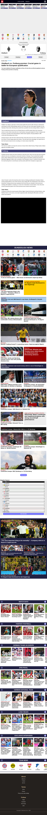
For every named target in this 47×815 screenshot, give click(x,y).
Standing (18, 57)
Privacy (23, 791)
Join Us (23, 782)
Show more (23, 475)
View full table (23, 513)
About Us (23, 778)
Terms (23, 789)
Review (40, 57)
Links (23, 805)
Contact (23, 780)
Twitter (23, 799)
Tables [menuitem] (27, 1)
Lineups (6, 57)
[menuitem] (3, 1)
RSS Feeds (23, 803)
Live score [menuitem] (21, 1)
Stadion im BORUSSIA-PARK (23, 44)
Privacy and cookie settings (23, 793)
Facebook (24, 801)
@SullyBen (9, 60)
